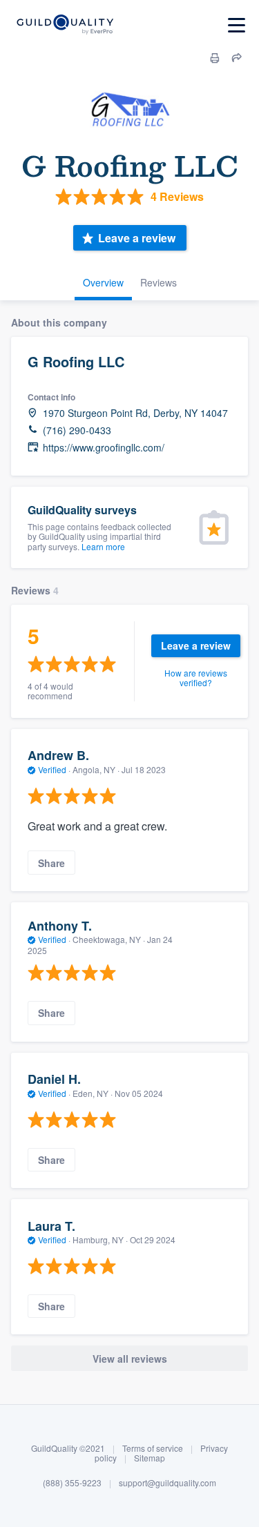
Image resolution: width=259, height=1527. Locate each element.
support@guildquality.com (167, 1482)
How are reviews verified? (195, 677)
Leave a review (136, 238)
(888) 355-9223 (72, 1482)
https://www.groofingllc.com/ (103, 448)
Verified (52, 769)
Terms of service (152, 1448)
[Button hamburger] (236, 25)
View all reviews (130, 1358)
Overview (103, 282)
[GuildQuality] (64, 25)
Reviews (158, 282)
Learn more (103, 546)
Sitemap (149, 1457)
